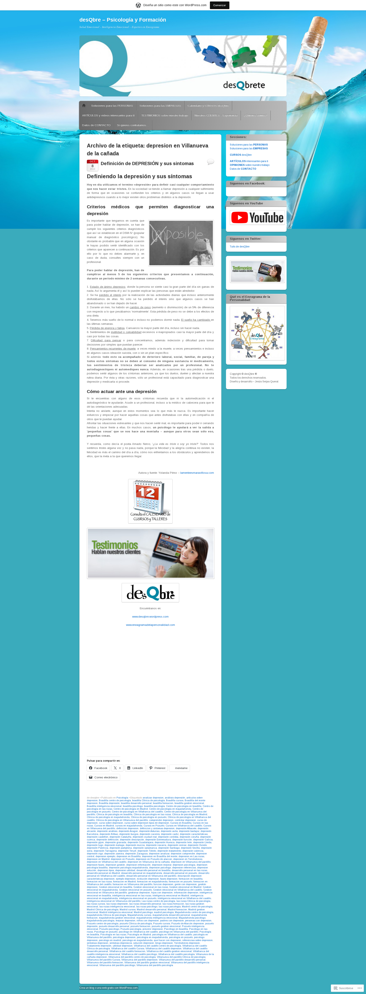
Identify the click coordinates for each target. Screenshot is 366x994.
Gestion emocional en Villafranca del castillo (177, 889)
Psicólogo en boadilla (176, 929)
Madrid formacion (177, 909)
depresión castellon (97, 837)
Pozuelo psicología (131, 929)
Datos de (243, 168)
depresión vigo (95, 853)
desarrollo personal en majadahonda (141, 873)
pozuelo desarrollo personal (114, 926)
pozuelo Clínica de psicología (136, 923)
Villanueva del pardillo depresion (139, 959)
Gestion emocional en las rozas (150, 887)
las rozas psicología (170, 906)
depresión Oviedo (197, 845)
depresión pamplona (121, 848)
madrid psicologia (164, 912)
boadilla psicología (154, 806)
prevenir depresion (153, 929)
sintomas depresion (97, 943)
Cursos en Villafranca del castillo (184, 825)
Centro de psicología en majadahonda (170, 809)
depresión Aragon (128, 831)
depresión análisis (107, 831)
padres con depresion (172, 920)
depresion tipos (105, 870)
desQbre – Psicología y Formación (122, 20)
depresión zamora (114, 853)
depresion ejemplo (105, 856)
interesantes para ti (249, 161)
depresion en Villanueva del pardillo (191, 862)
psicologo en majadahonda (137, 940)
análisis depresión (175, 797)
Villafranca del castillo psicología (176, 954)
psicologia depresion (124, 937)
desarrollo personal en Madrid (103, 873)
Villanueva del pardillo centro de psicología (132, 957)
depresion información (138, 865)
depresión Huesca (165, 842)
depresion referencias (184, 867)
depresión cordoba (168, 837)
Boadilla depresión (109, 803)
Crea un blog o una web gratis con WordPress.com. (108, 987)
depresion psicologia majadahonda (128, 867)
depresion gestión (115, 865)
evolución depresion (148, 878)
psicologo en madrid (110, 940)
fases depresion (168, 878)
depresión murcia (135, 845)
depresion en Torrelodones (187, 859)
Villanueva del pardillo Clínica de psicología (181, 957)
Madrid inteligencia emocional (116, 912)
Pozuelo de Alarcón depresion (187, 923)
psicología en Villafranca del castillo (172, 934)
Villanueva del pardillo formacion (105, 962)
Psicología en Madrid (139, 934)
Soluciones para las (249, 144)
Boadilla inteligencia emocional (104, 806)
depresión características (194, 834)
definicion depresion (127, 828)
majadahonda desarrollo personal (171, 915)
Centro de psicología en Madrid (131, 809)
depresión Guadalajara (140, 842)
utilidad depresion (123, 945)
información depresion (186, 892)
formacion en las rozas (99, 881)
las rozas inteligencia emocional (117, 906)
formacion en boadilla (190, 878)
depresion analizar (159, 853)
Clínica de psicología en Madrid (189, 814)
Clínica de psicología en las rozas (152, 814)
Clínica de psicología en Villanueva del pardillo (122, 820)
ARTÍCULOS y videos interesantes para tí (108, 115)
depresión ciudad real (145, 837)
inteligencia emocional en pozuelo (137, 898)
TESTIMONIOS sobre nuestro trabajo (164, 115)
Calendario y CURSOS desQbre (208, 105)
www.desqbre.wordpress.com (150, 616)
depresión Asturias (149, 831)
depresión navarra (156, 845)
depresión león (184, 842)
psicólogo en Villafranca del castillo (138, 931)
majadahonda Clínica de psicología (106, 915)
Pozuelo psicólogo (109, 929)
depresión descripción (132, 839)
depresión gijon (95, 842)
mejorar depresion (125, 920)
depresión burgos (128, 834)
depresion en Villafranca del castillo (106, 862)
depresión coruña (189, 837)
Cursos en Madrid (104, 825)
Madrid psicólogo (143, 912)
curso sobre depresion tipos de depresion (146, 823)
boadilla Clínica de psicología (148, 800)
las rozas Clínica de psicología (193, 901)
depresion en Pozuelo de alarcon (154, 859)
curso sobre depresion (111, 823)
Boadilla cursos (174, 800)
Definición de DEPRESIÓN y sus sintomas (147, 163)
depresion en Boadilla (128, 856)
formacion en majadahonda (152, 881)
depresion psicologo (160, 867)
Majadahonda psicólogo (192, 917)
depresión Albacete (186, 828)
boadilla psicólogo (133, 806)
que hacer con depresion (167, 940)
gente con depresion (186, 884)
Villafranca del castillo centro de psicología (157, 945)
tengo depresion (164, 943)
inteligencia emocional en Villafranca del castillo (184, 898)
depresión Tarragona (105, 851)
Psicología (122, 797)
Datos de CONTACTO (96, 125)
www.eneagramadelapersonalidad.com (150, 624)
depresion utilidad (125, 870)
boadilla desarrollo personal (136, 803)
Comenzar (219, 5)
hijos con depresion (162, 892)
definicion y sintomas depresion (157, 828)
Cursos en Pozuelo (154, 825)
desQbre (241, 154)
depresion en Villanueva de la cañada (149, 862)
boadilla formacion (163, 803)
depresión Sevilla (190, 848)
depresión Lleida (202, 842)
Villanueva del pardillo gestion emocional (147, 962)
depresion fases (95, 865)
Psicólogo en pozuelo (106, 931)
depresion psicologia (184, 865)
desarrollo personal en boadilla (153, 870)
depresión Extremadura (158, 839)
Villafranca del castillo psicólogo (139, 954)
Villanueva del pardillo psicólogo (117, 965)
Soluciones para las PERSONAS (112, 105)
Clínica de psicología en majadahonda (108, 817)
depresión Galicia (203, 839)
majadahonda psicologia (100, 920)
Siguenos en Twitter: (245, 238)
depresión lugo (95, 845)
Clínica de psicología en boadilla (114, 814)
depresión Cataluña (120, 837)
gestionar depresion (139, 892)
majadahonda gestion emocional (117, 917)
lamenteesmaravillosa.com (197, 472)
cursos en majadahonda (128, 825)
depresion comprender (183, 853)
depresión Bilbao (109, 834)
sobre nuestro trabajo (249, 165)
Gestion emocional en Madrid (185, 887)
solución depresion (143, 943)
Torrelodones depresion (187, 943)
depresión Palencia (97, 848)
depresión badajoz (189, 831)
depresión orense (177, 845)
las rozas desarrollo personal (145, 903)
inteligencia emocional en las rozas (131, 895)
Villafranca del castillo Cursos (127, 948)
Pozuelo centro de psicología (102, 923)
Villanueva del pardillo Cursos (103, 959)
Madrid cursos (128, 909)
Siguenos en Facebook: (247, 183)
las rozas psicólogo (146, 906)
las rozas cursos (96, 903)
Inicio (84, 106)
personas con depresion (198, 920)
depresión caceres (150, 834)
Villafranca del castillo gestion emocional (169, 951)
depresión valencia (192, 851)
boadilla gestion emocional (189, 803)
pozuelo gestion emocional (166, 926)
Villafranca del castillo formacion (127, 951)
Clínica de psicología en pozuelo (148, 817)
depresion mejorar (161, 865)
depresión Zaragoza (136, 853)
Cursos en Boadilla (180, 823)
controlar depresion (185, 820)
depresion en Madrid (98, 859)
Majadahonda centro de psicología (194, 912)
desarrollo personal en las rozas (189, 870)
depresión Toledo (146, 851)
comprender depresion (161, 820)
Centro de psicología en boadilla (183, 806)
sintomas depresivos (121, 943)
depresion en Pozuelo (122, 859)
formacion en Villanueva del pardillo (132, 884)
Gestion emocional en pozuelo (135, 889)
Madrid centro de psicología (197, 906)
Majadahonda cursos (139, 915)
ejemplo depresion (126, 878)
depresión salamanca (145, 848)
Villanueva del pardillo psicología (154, 965)
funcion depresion (163, 884)
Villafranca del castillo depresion (164, 948)
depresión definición (107, 839)
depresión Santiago (169, 848)
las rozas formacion (173, 903)
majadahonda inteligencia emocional (156, 917)
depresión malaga (114, 845)
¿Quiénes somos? (255, 115)
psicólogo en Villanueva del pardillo (178, 931)
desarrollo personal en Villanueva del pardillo (151, 876)
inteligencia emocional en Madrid (170, 895)
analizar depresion (153, 797)
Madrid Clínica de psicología (102, 909)
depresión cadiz (170, 834)
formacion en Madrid (124, 881)
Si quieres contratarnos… (133, 125)
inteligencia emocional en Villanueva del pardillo (113, 901)
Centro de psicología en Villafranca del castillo (137, 811)
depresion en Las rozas (191, 856)
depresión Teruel (127, 851)
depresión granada (115, 842)
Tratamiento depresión (99, 945)
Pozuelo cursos (161, 923)
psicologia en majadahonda (152, 937)
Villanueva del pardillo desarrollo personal (182, 959)
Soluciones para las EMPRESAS (160, 105)
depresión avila (169, 831)
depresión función (182, 839)
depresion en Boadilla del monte (159, 856)
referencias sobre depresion (197, 940)
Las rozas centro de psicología (158, 901)
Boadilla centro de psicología (115, 800)
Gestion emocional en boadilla (115, 887)
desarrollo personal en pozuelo (180, 873)
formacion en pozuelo (180, 881)
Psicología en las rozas (113, 934)
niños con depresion (148, 920)
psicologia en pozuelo (181, 937)
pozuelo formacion (140, 926)
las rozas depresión (117, 903)
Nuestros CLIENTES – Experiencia (216, 115)
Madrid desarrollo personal (151, 909)
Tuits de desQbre (240, 246)
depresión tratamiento (169, 851)
